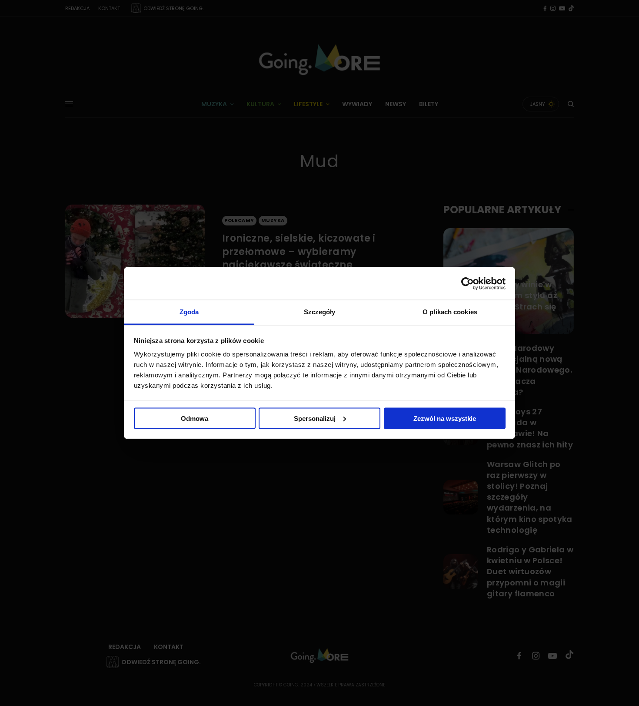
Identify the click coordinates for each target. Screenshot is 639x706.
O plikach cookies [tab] (450, 312)
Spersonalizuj (315, 418)
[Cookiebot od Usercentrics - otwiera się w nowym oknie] (467, 283)
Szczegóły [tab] (320, 312)
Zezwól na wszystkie (444, 418)
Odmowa (194, 418)
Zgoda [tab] (189, 312)
